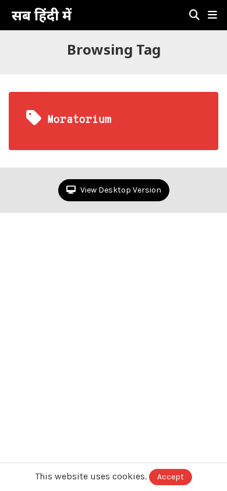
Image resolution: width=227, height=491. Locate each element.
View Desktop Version (120, 190)
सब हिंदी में (42, 15)
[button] (212, 15)
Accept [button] (170, 477)
